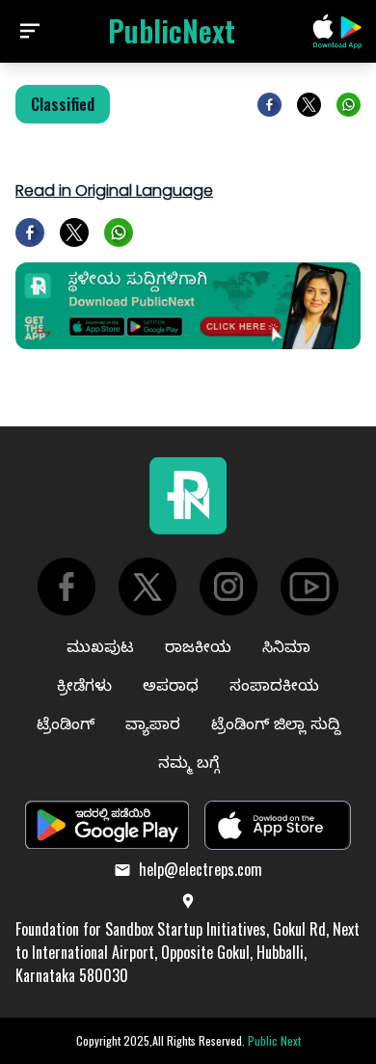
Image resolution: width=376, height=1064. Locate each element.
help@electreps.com (200, 869)
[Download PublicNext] (337, 31)
